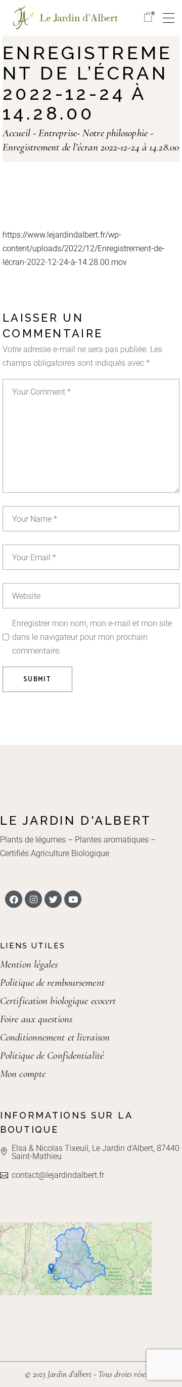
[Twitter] (53, 899)
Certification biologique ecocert (58, 1000)
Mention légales (29, 964)
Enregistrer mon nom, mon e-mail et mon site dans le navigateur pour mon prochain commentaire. (92, 637)
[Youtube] (72, 899)
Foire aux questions (36, 1019)
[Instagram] (33, 899)
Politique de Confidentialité (52, 1055)
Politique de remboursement (52, 982)
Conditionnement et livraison (55, 1037)
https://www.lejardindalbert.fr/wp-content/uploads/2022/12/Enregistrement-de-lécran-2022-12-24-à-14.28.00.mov (84, 248)
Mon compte (23, 1073)
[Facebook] (13, 899)
